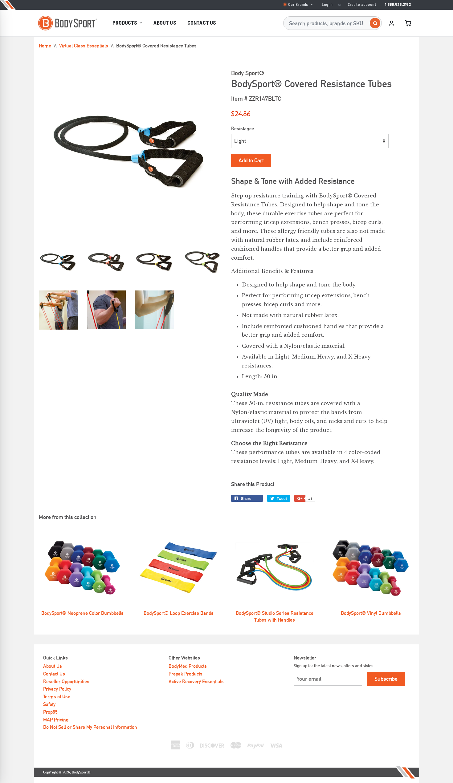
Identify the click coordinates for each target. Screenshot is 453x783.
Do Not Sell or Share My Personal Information (90, 727)
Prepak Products (185, 674)
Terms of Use (56, 697)
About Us (164, 22)
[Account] (391, 23)
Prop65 (50, 712)
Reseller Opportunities (66, 681)
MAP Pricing (55, 720)
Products (124, 22)
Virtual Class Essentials (83, 46)
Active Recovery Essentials (196, 681)
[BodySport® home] (67, 23)
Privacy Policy (57, 689)
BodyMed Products (188, 666)
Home (45, 46)
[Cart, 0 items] (408, 23)
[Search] (375, 23)
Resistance (242, 129)
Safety (49, 704)
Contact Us (201, 22)
